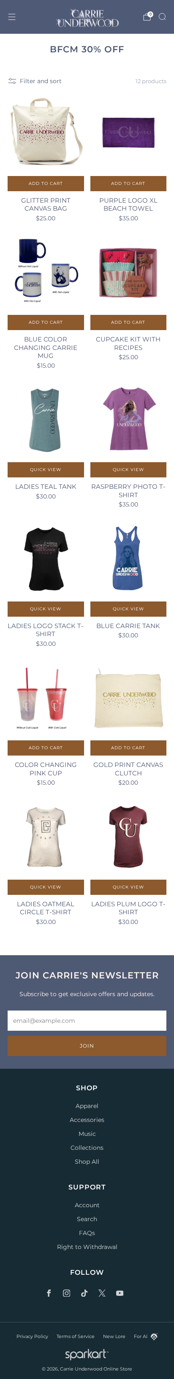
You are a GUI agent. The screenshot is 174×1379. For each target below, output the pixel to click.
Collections (87, 1147)
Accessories (87, 1120)
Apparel (87, 1106)
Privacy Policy (32, 1336)
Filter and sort (41, 81)
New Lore (114, 1336)
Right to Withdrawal (87, 1247)
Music (87, 1134)
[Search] (162, 16)
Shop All (87, 1161)
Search (87, 1219)
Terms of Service (76, 1336)
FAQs (87, 1233)
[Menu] (12, 17)
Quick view (45, 469)
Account (87, 1205)
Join (87, 1046)
